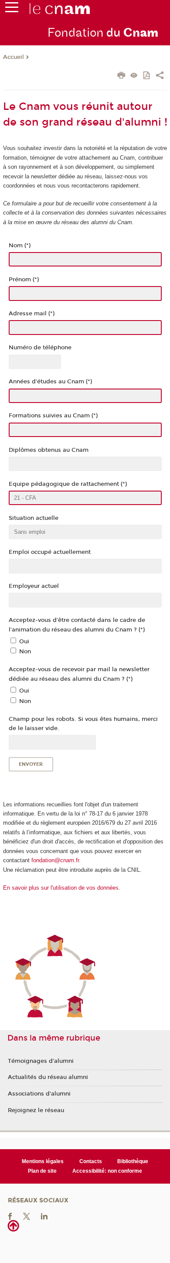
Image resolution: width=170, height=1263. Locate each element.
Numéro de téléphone (40, 347)
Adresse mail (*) (31, 313)
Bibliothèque (132, 1161)
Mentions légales (43, 1161)
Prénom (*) (24, 279)
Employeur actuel (34, 586)
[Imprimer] (121, 76)
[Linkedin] (44, 1215)
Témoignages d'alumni (41, 1061)
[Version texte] (134, 76)
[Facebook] (10, 1215)
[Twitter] (27, 1215)
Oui (24, 641)
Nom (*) (20, 245)
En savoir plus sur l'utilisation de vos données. (61, 887)
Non (25, 651)
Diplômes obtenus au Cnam (48, 450)
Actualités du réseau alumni (48, 1077)
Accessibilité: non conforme (107, 1171)
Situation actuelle (33, 518)
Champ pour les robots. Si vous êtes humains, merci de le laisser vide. (83, 724)
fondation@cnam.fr (55, 860)
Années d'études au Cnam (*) (50, 381)
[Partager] (159, 76)
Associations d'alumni (39, 1093)
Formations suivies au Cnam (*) (53, 415)
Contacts (90, 1161)
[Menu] (12, 9)
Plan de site (42, 1171)
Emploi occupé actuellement (50, 552)
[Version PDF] (147, 76)
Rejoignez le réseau (36, 1110)
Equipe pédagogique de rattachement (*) (68, 484)
